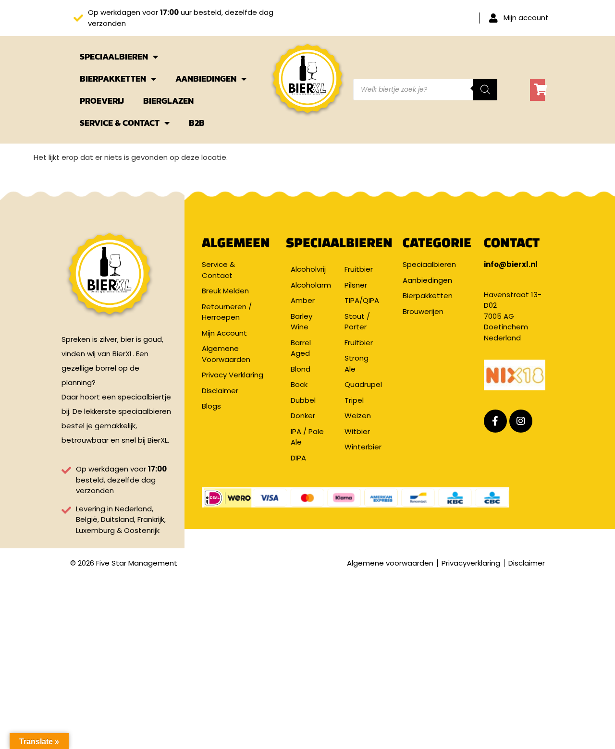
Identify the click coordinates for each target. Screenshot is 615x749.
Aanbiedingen (205, 78)
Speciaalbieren (114, 56)
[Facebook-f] (495, 421)
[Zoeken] (485, 89)
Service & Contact (120, 122)
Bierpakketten (113, 78)
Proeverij (102, 100)
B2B (197, 122)
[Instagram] (520, 421)
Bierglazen (168, 100)
